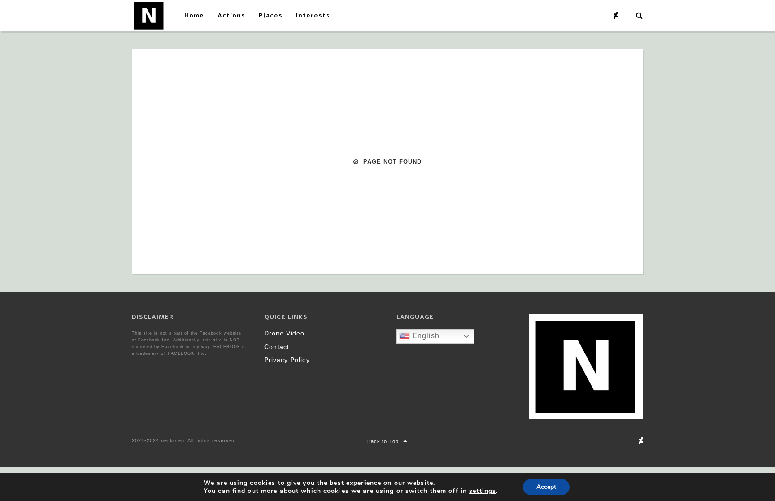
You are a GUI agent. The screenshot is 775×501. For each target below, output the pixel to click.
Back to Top (382, 441)
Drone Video (284, 333)
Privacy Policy (287, 359)
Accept (546, 487)
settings (482, 491)
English (425, 336)
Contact (276, 346)
